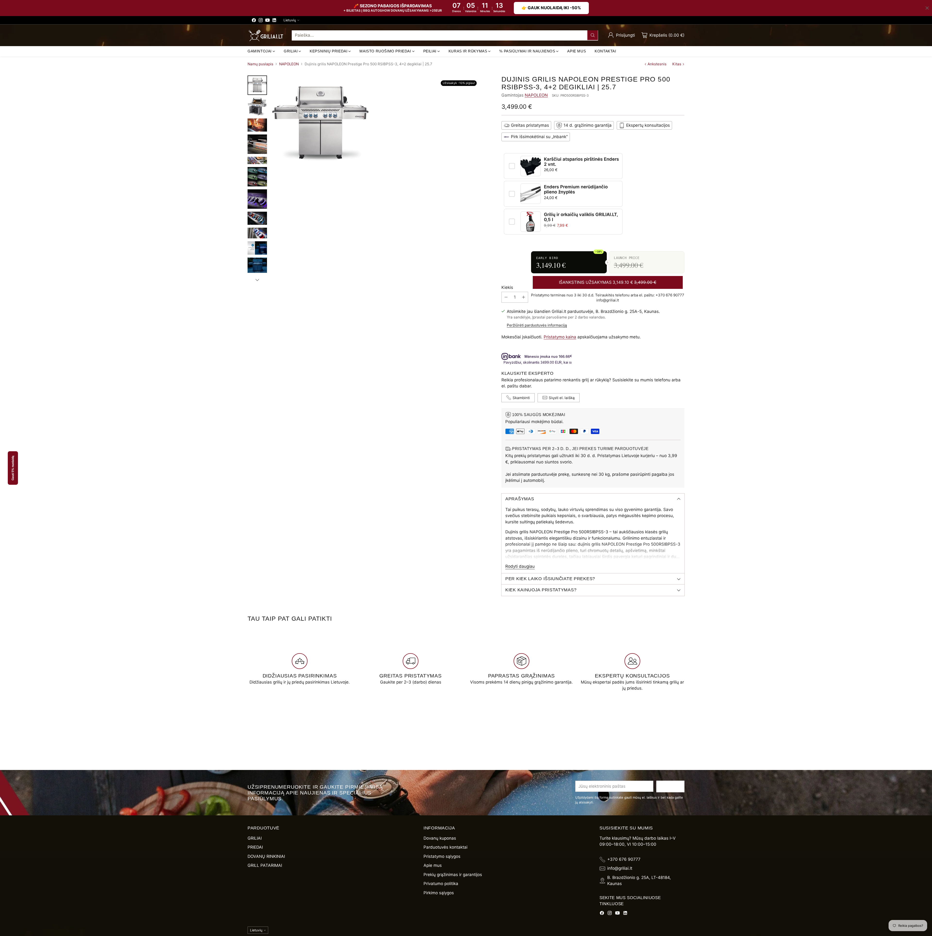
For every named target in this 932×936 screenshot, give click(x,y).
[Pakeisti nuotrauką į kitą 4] (257, 144)
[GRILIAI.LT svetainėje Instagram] (260, 21)
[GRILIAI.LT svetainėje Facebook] (253, 21)
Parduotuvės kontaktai (445, 847)
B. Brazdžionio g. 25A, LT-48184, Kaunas (639, 880)
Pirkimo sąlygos (439, 892)
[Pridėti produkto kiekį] (523, 297)
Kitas (676, 64)
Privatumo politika (441, 883)
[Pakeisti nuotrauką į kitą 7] (257, 199)
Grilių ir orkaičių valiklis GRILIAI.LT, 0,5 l (581, 217)
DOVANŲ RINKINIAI (266, 856)
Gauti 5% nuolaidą (13, 468)
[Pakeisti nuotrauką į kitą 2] (257, 107)
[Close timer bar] (927, 8)
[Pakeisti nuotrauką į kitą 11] (257, 265)
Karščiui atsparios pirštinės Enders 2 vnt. (581, 161)
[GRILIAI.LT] (266, 35)
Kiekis (507, 287)
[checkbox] (512, 166)
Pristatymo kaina (560, 336)
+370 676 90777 (624, 859)
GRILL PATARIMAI (265, 865)
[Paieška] (592, 35)
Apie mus (433, 865)
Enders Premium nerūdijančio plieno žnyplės (576, 189)
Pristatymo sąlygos (442, 856)
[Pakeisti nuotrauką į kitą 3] (257, 124)
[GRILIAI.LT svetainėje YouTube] (267, 21)
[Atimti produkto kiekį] (506, 297)
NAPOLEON (289, 64)
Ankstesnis (657, 64)
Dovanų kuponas (440, 838)
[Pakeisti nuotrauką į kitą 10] (257, 248)
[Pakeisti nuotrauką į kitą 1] (257, 85)
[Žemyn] (257, 280)
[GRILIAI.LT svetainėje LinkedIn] (274, 21)
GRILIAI (255, 838)
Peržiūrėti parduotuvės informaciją (537, 325)
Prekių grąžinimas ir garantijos (453, 874)
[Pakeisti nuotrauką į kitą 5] (257, 160)
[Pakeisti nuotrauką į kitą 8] (257, 218)
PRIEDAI (255, 847)
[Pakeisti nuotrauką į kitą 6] (257, 176)
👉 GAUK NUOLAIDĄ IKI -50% (551, 7)
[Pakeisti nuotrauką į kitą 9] (257, 233)
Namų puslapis (260, 64)
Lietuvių (289, 20)
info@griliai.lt (619, 868)
